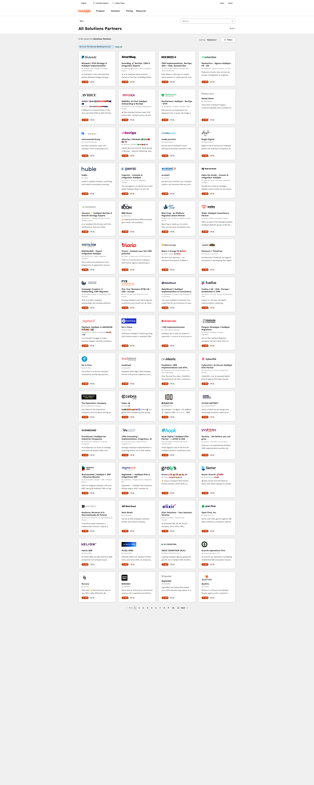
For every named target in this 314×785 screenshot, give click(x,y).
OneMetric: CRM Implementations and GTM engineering (174, 366)
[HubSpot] (84, 11)
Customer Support (101, 3)
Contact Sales (119, 3)
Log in (222, 3)
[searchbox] (208, 21)
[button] (233, 28)
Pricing (129, 11)
